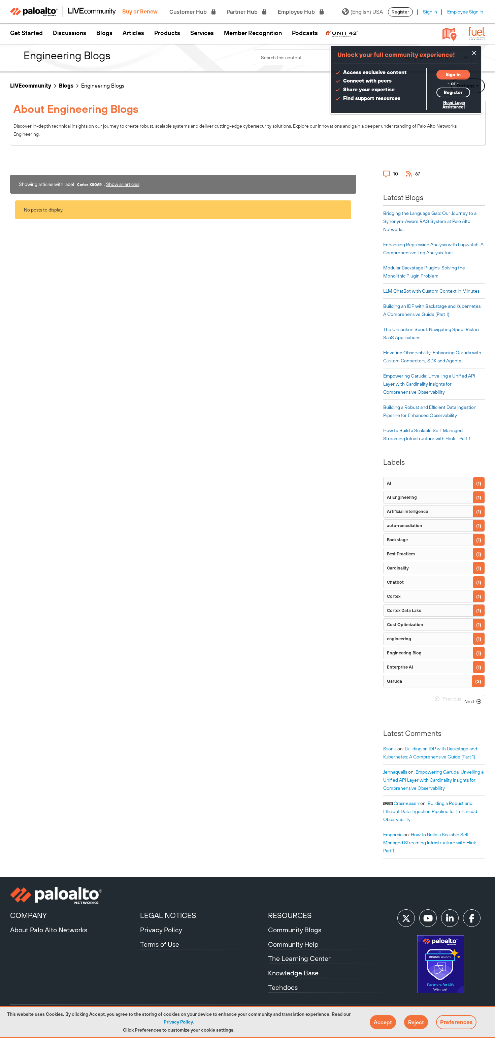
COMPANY (28, 915)
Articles (133, 33)
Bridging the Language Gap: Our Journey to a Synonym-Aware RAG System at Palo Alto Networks (429, 221)
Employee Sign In (465, 11)
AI (389, 483)
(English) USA (367, 12)
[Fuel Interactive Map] (449, 33)
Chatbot (395, 582)
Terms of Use (159, 944)
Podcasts (305, 33)
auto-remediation (404, 525)
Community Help (293, 944)
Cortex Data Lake (404, 610)
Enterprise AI (400, 667)
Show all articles (122, 184)
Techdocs (283, 987)
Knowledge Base (293, 973)
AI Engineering (402, 497)
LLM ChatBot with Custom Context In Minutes (431, 291)
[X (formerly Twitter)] (406, 918)
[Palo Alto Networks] (74, 895)
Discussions (69, 33)
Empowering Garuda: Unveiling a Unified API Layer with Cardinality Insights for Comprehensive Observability (429, 384)
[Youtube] (428, 918)
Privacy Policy (178, 1022)
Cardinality (398, 568)
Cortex (393, 596)
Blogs (104, 33)
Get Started (26, 33)
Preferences (456, 1022)
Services (202, 33)
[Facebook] (472, 918)
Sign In (430, 11)
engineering (399, 638)
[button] (383, 1022)
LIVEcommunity (30, 86)
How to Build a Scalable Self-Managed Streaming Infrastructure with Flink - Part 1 (431, 842)
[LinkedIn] (450, 918)
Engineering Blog (404, 652)
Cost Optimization (405, 624)
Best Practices (401, 553)
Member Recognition (253, 33)
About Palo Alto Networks (48, 930)
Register (400, 11)
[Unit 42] (341, 33)
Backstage (397, 539)
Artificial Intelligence (407, 511)
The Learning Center (299, 958)
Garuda (394, 681)
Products (167, 33)
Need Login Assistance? (453, 104)
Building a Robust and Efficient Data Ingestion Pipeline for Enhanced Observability (430, 811)
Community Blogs (294, 930)
